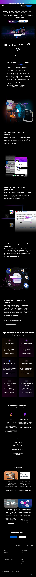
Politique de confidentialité (5, 571)
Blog (22, 545)
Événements (6, 554)
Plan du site (10, 568)
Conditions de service (18, 568)
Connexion (23, 5)
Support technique (24, 554)
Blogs (22, 559)
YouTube (18, 545)
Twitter (27, 545)
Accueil (5, 550)
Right (31, 2)
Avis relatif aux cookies (15, 571)
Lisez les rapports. (23, 2)
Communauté (23, 561)
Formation (22, 552)
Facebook (32, 545)
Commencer (29, 5)
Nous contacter (23, 21)
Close (32, 2)
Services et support (24, 550)
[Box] (3, 6)
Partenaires (6, 552)
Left (29, 2)
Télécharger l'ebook (12, 21)
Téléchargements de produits (8, 559)
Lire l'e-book (14, 537)
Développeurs (23, 563)
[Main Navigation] (34, 6)
